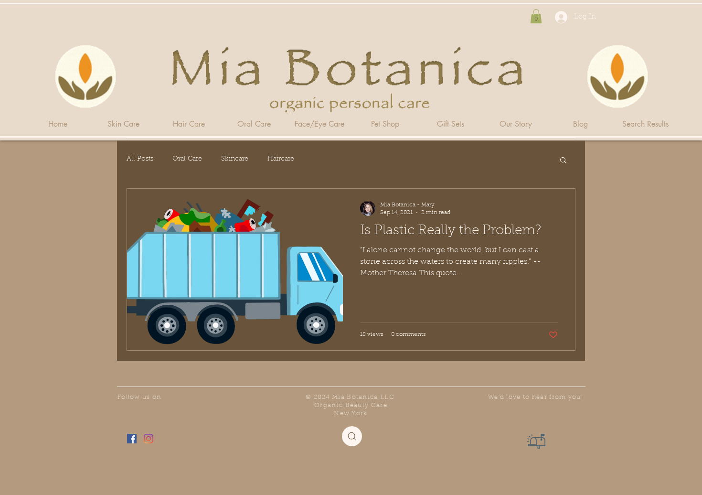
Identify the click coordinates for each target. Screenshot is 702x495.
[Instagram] (148, 438)
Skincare (234, 159)
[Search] (352, 436)
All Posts (140, 159)
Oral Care (187, 159)
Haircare (280, 159)
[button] (536, 16)
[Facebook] (132, 438)
